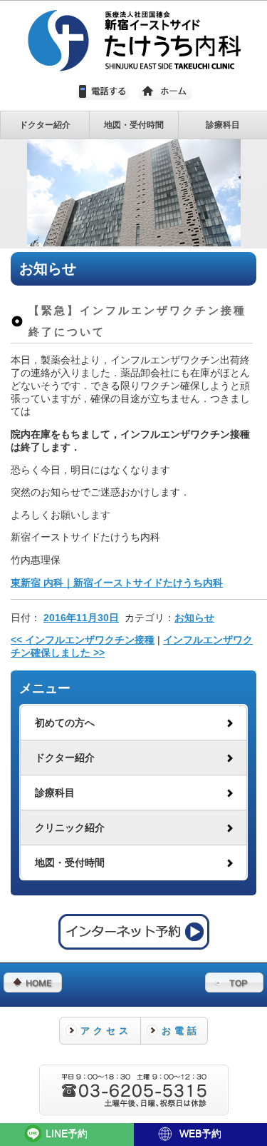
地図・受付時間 (70, 863)
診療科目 (55, 793)
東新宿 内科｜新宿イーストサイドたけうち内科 (117, 583)
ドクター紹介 (65, 758)
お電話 (181, 1030)
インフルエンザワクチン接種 (83, 640)
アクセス (106, 1030)
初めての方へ (65, 723)
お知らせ (194, 618)
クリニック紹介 (70, 828)
